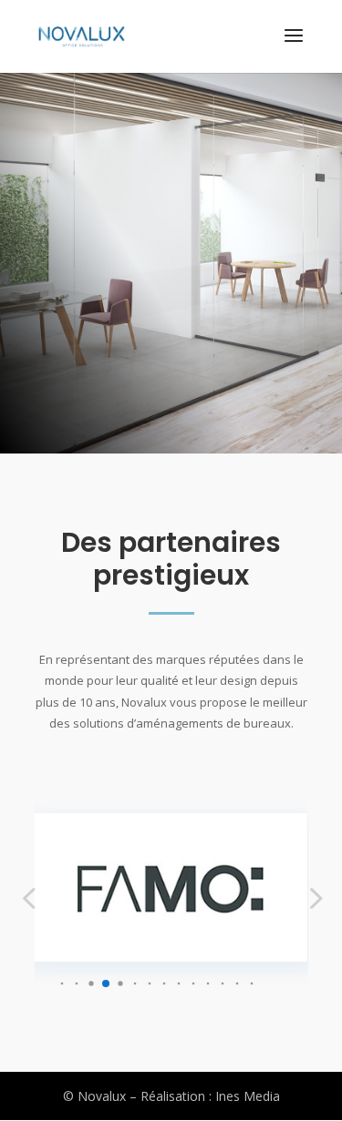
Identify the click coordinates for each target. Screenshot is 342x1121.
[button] (61, 984)
